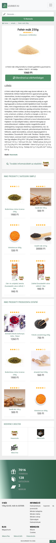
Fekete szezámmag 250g (41, 335)
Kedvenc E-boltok (12, 424)
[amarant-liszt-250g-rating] (40, 349)
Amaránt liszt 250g (41, 372)
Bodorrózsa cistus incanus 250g (14, 210)
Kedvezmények (35, 522)
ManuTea (6, 536)
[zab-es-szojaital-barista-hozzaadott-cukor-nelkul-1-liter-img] (14, 272)
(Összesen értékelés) (28, 35)
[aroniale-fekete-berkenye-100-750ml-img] (14, 323)
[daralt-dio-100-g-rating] (40, 186)
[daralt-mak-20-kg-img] (40, 235)
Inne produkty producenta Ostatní (21, 302)
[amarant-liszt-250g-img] (40, 360)
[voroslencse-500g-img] (14, 236)
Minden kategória (36, 511)
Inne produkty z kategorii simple (20, 176)
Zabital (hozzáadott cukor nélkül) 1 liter (40, 285)
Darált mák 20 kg (41, 246)
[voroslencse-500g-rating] (14, 225)
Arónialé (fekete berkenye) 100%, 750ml (14, 335)
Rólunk (32, 530)
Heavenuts (14, 155)
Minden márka (35, 514)
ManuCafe (18, 536)
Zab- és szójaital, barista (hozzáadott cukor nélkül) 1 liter (15, 286)
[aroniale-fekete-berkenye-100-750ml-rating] (14, 312)
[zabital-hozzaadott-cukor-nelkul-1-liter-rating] (40, 261)
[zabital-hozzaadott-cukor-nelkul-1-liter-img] (40, 272)
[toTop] (52, 541)
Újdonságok (34, 519)
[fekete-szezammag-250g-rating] (40, 312)
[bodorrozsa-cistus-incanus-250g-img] (14, 197)
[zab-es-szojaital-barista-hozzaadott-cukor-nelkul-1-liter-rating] (14, 261)
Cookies (33, 532)
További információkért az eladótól (25, 164)
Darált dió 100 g (40, 208)
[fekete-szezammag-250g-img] (40, 323)
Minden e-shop (35, 517)
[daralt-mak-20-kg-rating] (40, 225)
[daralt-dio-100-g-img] (40, 197)
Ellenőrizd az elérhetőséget (30, 77)
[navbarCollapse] (50, 5)
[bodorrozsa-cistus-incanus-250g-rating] (14, 186)
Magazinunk (6, 530)
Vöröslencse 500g (14, 248)
